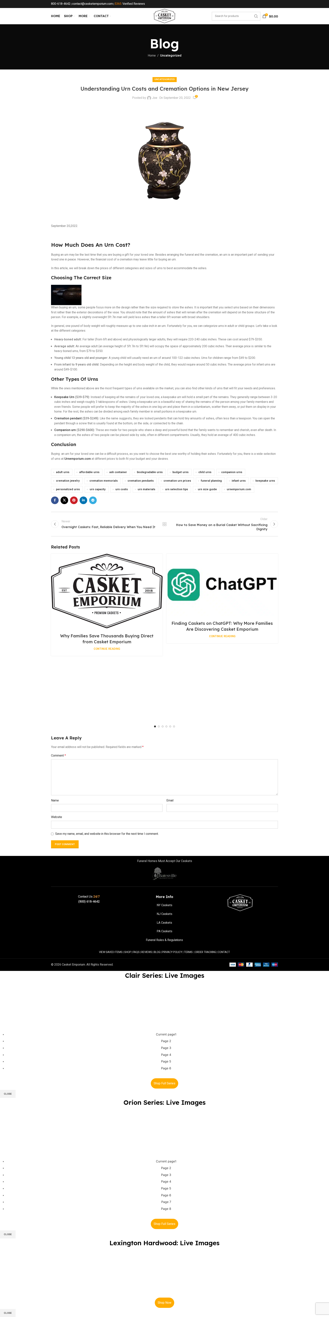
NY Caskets (164, 905)
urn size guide (207, 489)
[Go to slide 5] (170, 726)
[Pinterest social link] (74, 500)
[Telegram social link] (93, 500)
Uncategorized (170, 55)
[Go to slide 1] (155, 726)
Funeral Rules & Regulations (164, 940)
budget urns (180, 472)
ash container (118, 472)
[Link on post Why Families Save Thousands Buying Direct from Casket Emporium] (107, 591)
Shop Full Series (164, 1083)
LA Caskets (164, 922)
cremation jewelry (68, 481)
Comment (58, 755)
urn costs (121, 489)
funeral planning (211, 481)
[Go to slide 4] (166, 726)
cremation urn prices (177, 481)
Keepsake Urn (64, 397)
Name (55, 800)
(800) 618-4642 (89, 901)
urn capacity (97, 489)
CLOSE (8, 1094)
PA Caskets (164, 931)
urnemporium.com (239, 489)
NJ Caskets (164, 914)
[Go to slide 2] (159, 726)
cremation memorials (103, 481)
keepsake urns (265, 481)
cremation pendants (141, 481)
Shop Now (164, 1302)
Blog (157, 952)
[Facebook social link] (55, 500)
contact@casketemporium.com (92, 4)
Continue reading (107, 649)
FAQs (136, 952)
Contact (224, 952)
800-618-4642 (60, 4)
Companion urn (65, 430)
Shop (127, 952)
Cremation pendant (68, 418)
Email (169, 800)
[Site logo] (164, 16)
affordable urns (89, 472)
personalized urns (68, 489)
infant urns (239, 481)
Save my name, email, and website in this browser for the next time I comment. (107, 834)
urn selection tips (176, 489)
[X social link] (64, 500)
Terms (188, 952)
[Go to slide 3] (163, 726)
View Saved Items (110, 952)
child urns (204, 472)
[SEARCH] (256, 16)
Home (152, 55)
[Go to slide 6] (174, 726)
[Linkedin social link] (83, 500)
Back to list (164, 524)
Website (56, 817)
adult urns (62, 472)
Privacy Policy (172, 952)
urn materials (146, 489)
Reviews (146, 952)
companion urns (231, 472)
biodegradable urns (150, 472)
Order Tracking (205, 952)
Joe (154, 98)
